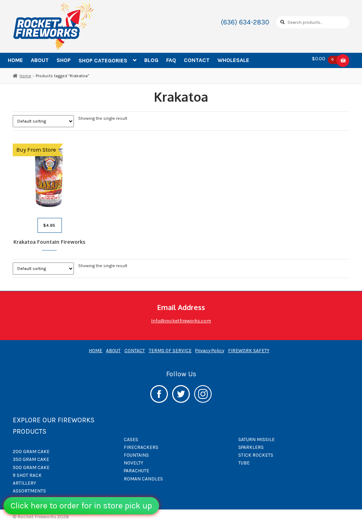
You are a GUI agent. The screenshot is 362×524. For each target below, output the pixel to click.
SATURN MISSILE (256, 439)
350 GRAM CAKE (31, 459)
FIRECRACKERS (141, 447)
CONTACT (197, 60)
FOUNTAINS (136, 455)
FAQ (171, 60)
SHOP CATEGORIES (102, 60)
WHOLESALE (233, 60)
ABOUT (40, 60)
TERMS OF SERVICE (170, 350)
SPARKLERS (251, 447)
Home (25, 75)
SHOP (64, 60)
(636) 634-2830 (245, 22)
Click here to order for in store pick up (81, 506)
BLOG (151, 60)
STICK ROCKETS (255, 455)
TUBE (244, 463)
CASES (131, 439)
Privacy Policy (209, 350)
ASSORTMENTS (29, 491)
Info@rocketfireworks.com (181, 320)
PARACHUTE (136, 470)
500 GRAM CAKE (31, 467)
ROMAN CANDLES (143, 478)
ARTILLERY (24, 483)
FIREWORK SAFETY (248, 350)
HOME (15, 60)
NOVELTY (133, 463)
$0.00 (323, 59)
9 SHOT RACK (27, 475)
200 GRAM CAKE (31, 451)
